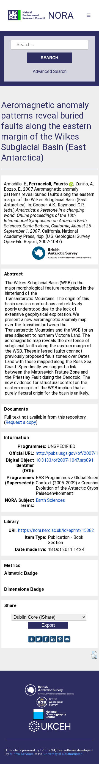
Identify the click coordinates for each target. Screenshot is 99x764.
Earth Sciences (50, 500)
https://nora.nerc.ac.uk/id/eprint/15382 (56, 530)
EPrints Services (22, 754)
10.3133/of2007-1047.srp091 (65, 460)
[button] (94, 655)
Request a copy (21, 422)
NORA (61, 15)
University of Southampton (62, 754)
